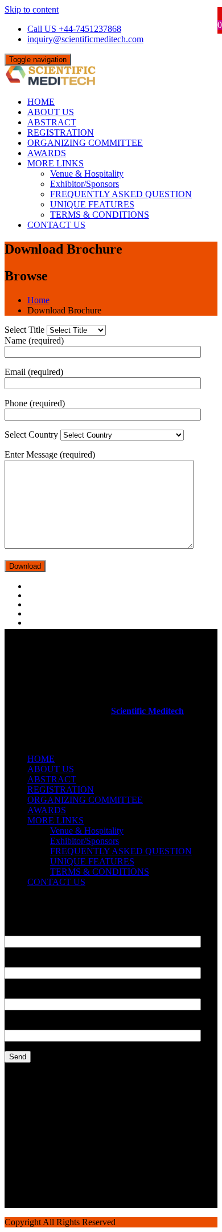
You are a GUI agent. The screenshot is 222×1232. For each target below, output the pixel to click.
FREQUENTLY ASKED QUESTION (121, 194)
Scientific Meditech (147, 711)
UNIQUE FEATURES (92, 204)
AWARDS (46, 153)
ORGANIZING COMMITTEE (85, 143)
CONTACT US (56, 225)
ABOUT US (50, 112)
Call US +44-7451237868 (74, 29)
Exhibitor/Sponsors (84, 184)
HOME (41, 102)
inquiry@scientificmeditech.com (85, 39)
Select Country (32, 434)
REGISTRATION (60, 132)
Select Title (26, 329)
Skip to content (32, 9)
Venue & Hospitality (87, 173)
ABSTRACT (51, 122)
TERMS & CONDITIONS (99, 214)
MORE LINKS (55, 163)
